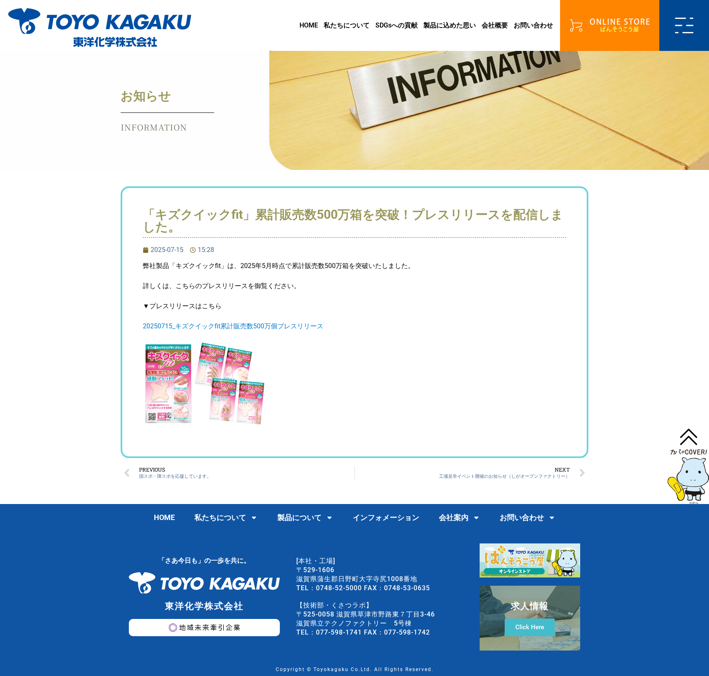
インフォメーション (386, 517)
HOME (309, 25)
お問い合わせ (533, 25)
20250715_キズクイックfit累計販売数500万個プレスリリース (233, 326)
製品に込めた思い (449, 25)
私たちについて (347, 25)
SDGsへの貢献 (396, 25)
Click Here (529, 627)
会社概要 (495, 25)
